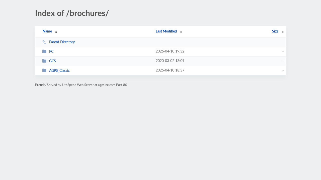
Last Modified (166, 31)
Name (47, 31)
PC (51, 52)
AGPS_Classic (59, 70)
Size (275, 31)
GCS (52, 61)
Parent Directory (62, 42)
